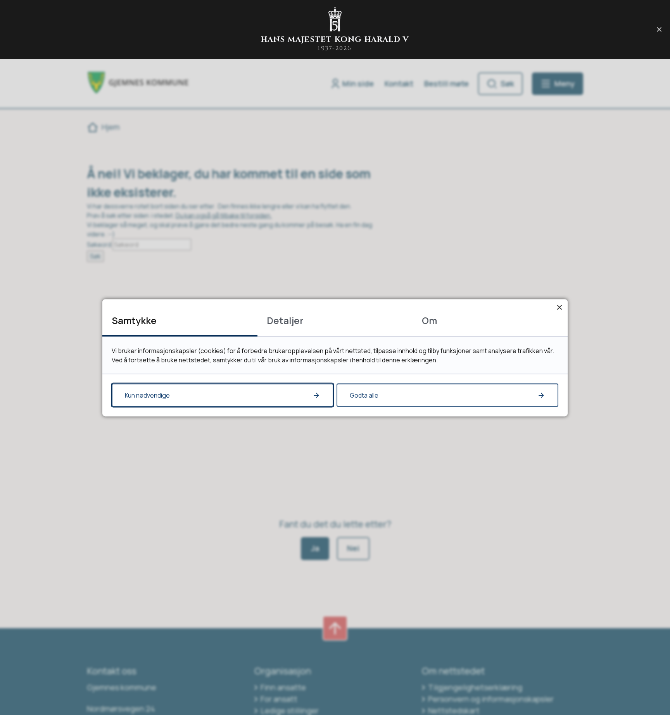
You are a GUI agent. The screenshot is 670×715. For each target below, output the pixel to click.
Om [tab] (429, 320)
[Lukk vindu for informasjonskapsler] (559, 307)
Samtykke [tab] (134, 320)
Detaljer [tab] (285, 320)
